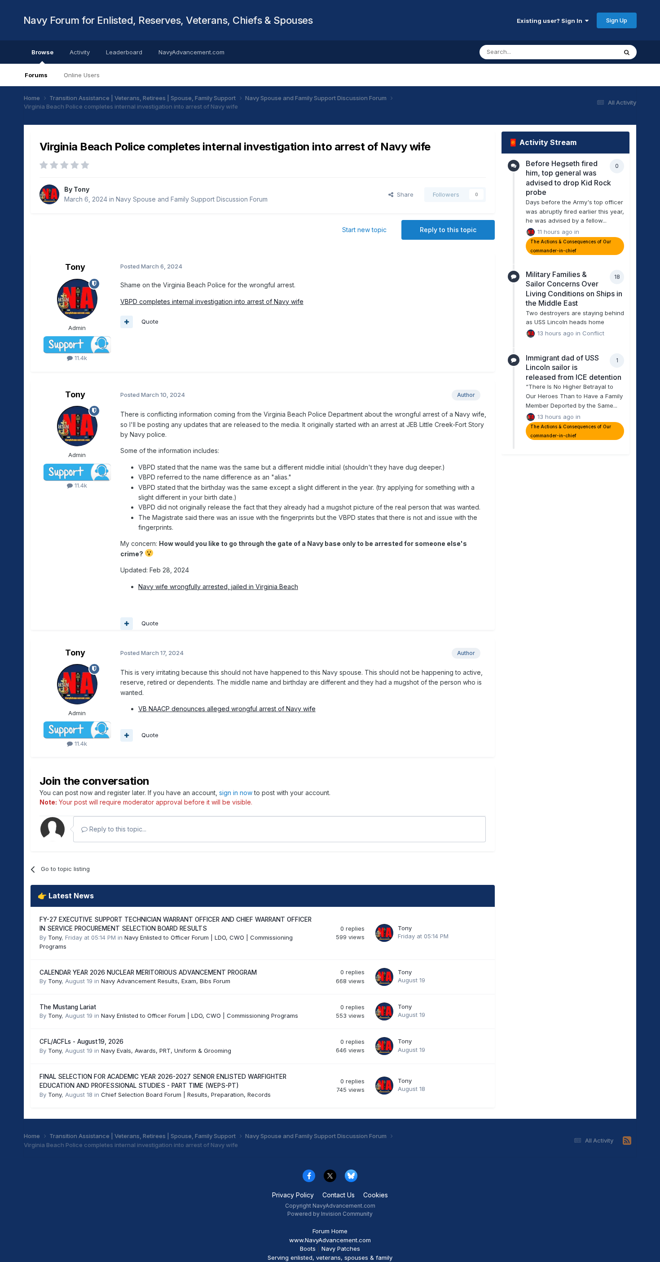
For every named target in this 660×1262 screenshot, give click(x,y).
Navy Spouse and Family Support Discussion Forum (192, 199)
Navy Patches (340, 1248)
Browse (42, 52)
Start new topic (364, 229)
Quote (149, 321)
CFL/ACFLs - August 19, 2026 (81, 1041)
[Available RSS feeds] (627, 1140)
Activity (80, 52)
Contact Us (338, 1195)
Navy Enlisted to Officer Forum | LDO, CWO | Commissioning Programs (199, 1015)
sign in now (235, 792)
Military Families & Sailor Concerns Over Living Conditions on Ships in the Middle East (574, 289)
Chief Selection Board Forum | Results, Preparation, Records (186, 1094)
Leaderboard (124, 52)
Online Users (82, 75)
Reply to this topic (448, 229)
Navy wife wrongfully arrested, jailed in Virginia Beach (218, 586)
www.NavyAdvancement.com (330, 1240)
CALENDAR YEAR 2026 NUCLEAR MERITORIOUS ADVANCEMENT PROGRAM (148, 972)
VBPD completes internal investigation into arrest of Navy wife (212, 301)
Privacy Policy (293, 1195)
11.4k (80, 357)
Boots (308, 1248)
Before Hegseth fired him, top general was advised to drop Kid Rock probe (568, 178)
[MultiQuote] (126, 322)
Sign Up (616, 20)
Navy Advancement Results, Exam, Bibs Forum (165, 981)
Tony (81, 189)
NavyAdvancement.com (191, 52)
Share (403, 194)
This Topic (590, 51)
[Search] (627, 52)
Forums (36, 75)
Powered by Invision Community (330, 1213)
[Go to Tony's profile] (49, 194)
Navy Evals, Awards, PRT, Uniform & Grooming (166, 1050)
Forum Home (330, 1231)
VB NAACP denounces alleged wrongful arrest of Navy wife (227, 708)
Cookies (375, 1195)
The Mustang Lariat (68, 1007)
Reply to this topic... (117, 829)
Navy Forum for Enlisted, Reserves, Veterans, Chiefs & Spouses (168, 20)
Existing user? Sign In (551, 20)
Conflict (593, 333)
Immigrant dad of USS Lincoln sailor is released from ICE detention (573, 367)
